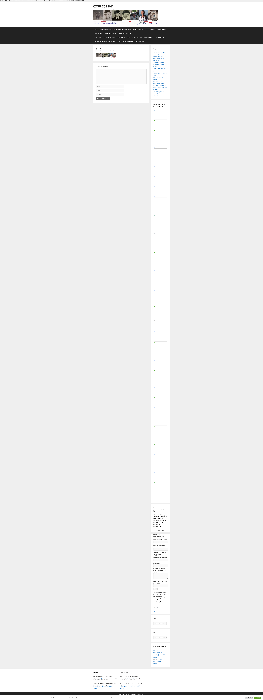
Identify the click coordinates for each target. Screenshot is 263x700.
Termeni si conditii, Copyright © (125, 41)
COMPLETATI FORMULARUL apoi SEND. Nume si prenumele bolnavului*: (160, 537)
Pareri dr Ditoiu (98, 33)
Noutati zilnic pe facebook (125, 33)
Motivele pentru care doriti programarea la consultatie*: (159, 570)
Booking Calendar (159, 532)
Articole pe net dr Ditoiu (110, 33)
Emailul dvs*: (157, 563)
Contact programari (159, 37)
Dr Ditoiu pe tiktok (140, 41)
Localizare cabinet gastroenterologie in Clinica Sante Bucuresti (115, 29)
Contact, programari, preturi (140, 29)
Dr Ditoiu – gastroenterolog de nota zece (142, 37)
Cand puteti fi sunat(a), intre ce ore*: (160, 582)
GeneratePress (140, 694)
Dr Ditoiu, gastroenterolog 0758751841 (157, 652)
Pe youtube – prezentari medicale (158, 29)
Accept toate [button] (257, 697)
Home (96, 29)
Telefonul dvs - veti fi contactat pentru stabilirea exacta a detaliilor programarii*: (160, 555)
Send (155, 588)
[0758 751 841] (125, 17)
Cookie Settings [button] (249, 697)
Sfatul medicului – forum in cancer (159, 655)
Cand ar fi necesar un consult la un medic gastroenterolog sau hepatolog (112, 37)
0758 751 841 (103, 6)
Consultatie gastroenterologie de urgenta (105, 41)
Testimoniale (156, 95)
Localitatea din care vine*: (159, 546)
